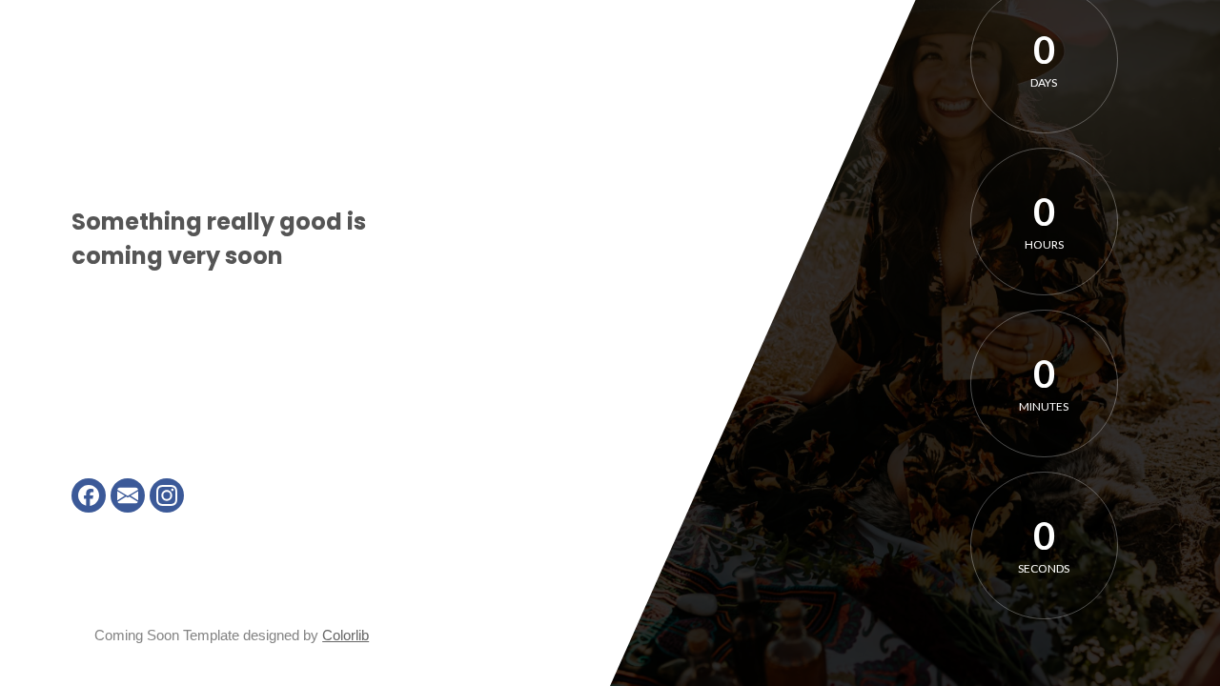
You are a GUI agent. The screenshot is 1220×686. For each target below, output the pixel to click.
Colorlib (345, 635)
